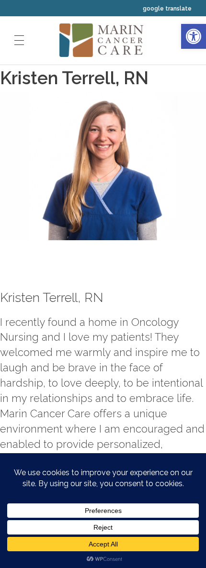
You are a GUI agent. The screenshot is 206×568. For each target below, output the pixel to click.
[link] (193, 36)
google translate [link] (167, 8)
